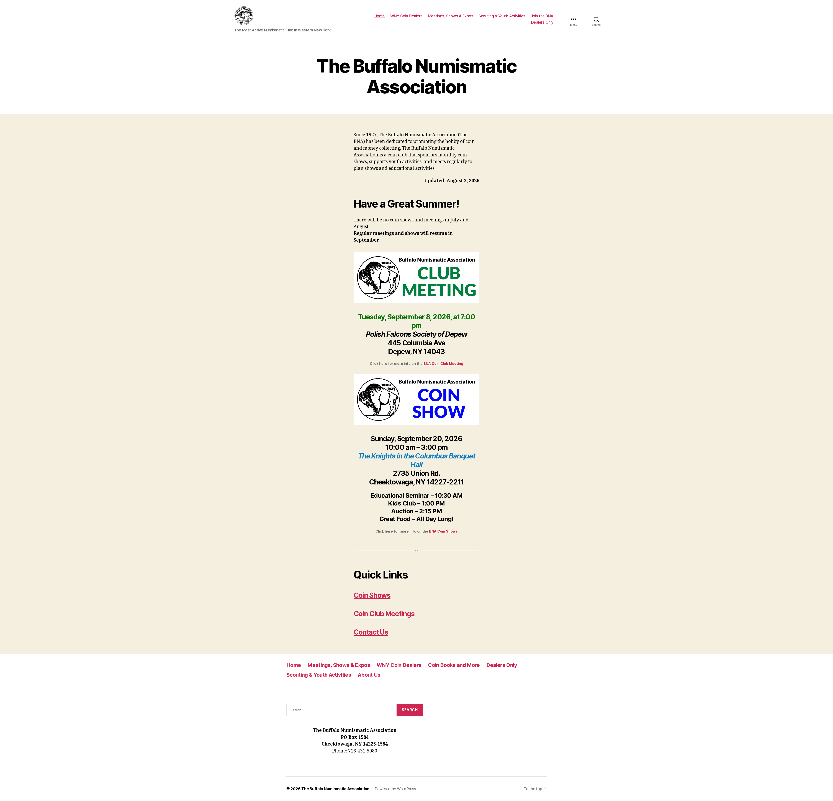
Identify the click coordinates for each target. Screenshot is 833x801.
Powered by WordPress (395, 788)
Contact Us (371, 632)
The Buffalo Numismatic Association (335, 788)
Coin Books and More (454, 665)
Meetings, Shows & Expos (450, 16)
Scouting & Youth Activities (502, 16)
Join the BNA (542, 16)
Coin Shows (372, 595)
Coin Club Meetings (384, 613)
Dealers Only (542, 22)
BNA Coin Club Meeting (443, 363)
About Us (369, 675)
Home (379, 16)
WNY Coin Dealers (406, 16)
